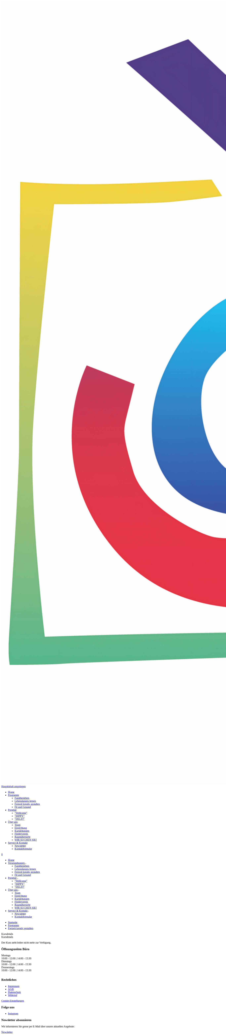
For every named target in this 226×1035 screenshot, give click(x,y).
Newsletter (20, 845)
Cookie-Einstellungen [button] (12, 1000)
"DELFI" (19, 819)
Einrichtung (21, 827)
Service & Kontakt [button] (17, 842)
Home (11, 792)
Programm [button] (13, 795)
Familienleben (22, 798)
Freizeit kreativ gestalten (27, 804)
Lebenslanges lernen (25, 801)
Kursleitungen (22, 830)
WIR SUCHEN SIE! (26, 839)
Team (17, 824)
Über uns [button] (13, 822)
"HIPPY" (20, 816)
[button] (7, 1032)
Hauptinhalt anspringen (13, 786)
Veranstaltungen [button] (16, 863)
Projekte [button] (12, 810)
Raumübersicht (22, 836)
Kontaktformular (23, 848)
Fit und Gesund (23, 807)
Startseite (12, 922)
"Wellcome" (21, 813)
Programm (13, 925)
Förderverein (21, 833)
